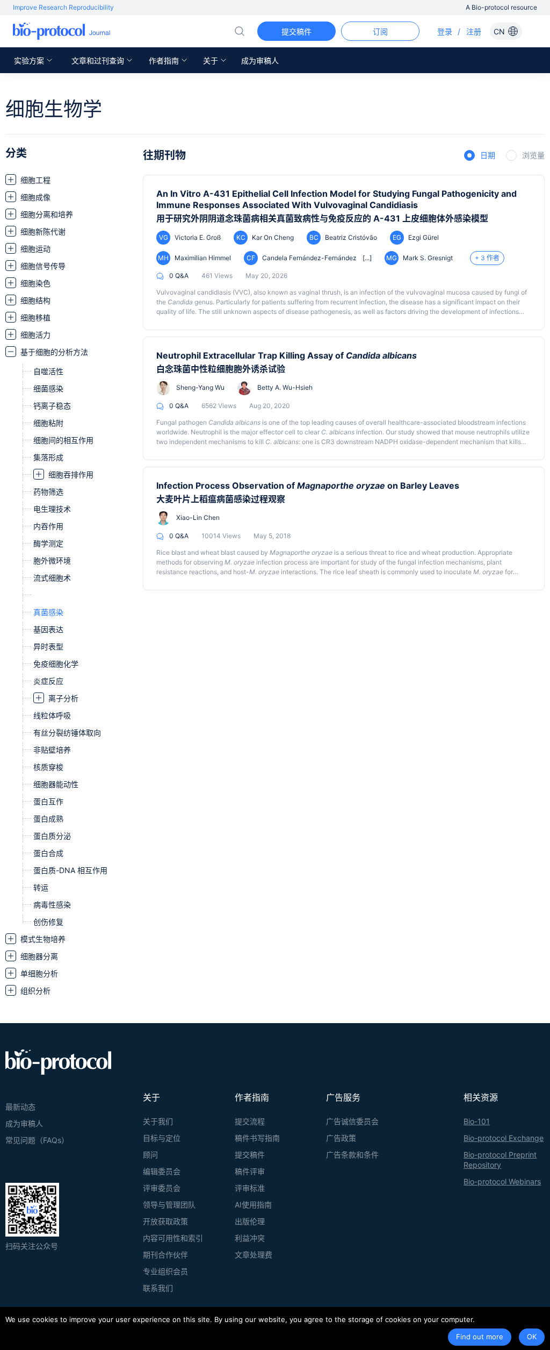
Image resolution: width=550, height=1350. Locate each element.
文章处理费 (253, 1254)
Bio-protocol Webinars (502, 1181)
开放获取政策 (165, 1221)
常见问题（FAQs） (37, 1140)
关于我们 (158, 1121)
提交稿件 (250, 1154)
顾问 (150, 1154)
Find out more (479, 1336)
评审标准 (250, 1187)
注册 (473, 31)
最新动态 (20, 1106)
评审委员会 (161, 1187)
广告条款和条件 (352, 1154)
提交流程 (250, 1121)
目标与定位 (161, 1137)
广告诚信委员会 (352, 1121)
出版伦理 (250, 1221)
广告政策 (341, 1137)
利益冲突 (250, 1237)
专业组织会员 (165, 1271)
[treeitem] (68, 180)
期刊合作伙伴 (165, 1254)
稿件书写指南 (257, 1137)
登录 (444, 31)
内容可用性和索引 (173, 1237)
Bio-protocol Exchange (504, 1137)
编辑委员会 (161, 1171)
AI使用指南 (253, 1204)
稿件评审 (250, 1171)
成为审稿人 (260, 60)
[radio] (479, 156)
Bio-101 (477, 1121)
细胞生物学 (53, 109)
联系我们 (158, 1287)
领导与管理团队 (169, 1204)
